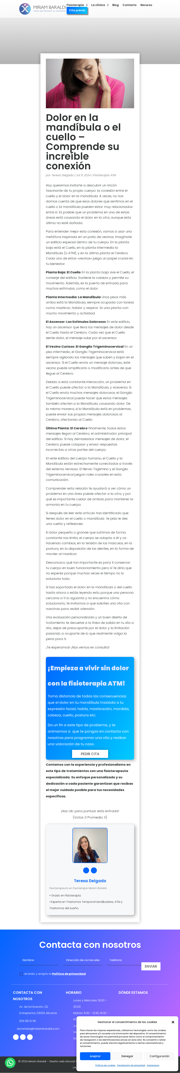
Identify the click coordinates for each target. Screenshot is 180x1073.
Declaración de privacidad (131, 1065)
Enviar (151, 966)
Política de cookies (105, 1065)
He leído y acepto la (55, 974)
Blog (115, 5)
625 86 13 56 (27, 1021)
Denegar (127, 1056)
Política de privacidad (69, 974)
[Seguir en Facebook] (16, 1037)
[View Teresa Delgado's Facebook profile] (86, 870)
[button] (173, 1022)
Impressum (153, 1065)
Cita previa (77, 10)
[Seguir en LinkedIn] (30, 1037)
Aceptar (95, 1056)
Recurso (146, 5)
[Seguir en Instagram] (23, 1037)
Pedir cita (90, 753)
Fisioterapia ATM (104, 175)
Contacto (130, 5)
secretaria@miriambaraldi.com (38, 1029)
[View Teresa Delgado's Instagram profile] (94, 870)
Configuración (159, 1056)
